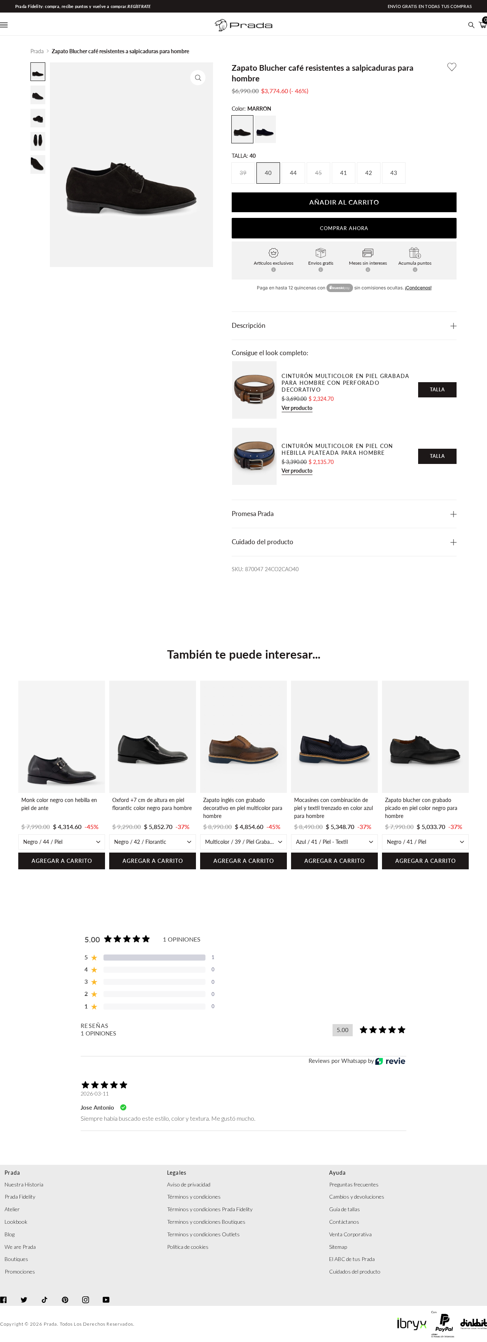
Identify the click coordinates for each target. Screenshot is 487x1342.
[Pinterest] (65, 1293)
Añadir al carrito (344, 202)
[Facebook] (3, 1293)
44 (293, 173)
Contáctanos (344, 1221)
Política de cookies (187, 1247)
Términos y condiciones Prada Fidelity (210, 1209)
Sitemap (338, 1247)
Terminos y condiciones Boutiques (206, 1221)
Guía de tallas (344, 1209)
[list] (243, 775)
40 (268, 173)
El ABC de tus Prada (352, 1259)
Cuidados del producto (354, 1271)
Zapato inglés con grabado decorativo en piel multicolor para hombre (242, 808)
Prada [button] (12, 1172)
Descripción (248, 325)
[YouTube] (106, 1293)
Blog (9, 1234)
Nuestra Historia (24, 1184)
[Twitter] (24, 1293)
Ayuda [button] (337, 1172)
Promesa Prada (253, 514)
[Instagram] (85, 1293)
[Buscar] (471, 25)
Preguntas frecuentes (354, 1184)
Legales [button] (177, 1172)
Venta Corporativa (350, 1234)
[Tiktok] (44, 1293)
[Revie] (390, 1061)
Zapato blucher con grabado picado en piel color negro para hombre (421, 808)
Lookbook (16, 1221)
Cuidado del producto (262, 542)
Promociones (20, 1271)
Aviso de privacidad (188, 1184)
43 (393, 173)
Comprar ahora (344, 228)
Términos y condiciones (194, 1196)
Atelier (12, 1209)
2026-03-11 (95, 1093)
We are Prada (20, 1247)
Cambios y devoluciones (356, 1196)
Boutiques (16, 1259)
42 (368, 173)
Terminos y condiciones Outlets (203, 1234)
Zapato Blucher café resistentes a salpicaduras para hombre (120, 51)
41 (343, 173)
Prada (37, 51)
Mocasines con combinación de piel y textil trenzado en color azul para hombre (333, 808)
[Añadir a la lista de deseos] (452, 66)
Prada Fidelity (20, 1196)
